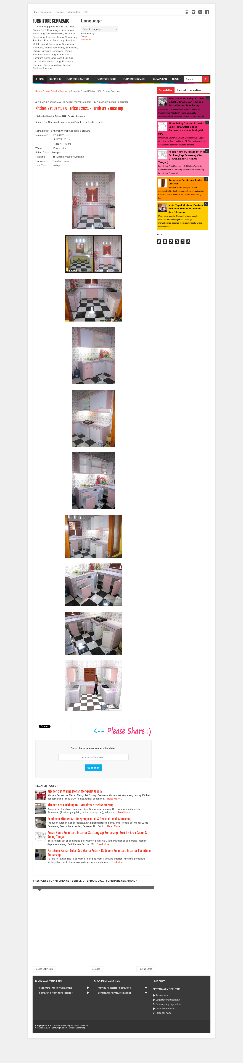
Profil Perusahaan (43, 12)
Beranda (96, 969)
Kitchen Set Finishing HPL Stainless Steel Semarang (80, 805)
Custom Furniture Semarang (72, 1028)
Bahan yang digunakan (168, 1004)
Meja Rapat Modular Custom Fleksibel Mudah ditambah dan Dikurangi (185, 208)
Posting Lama (145, 969)
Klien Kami (122, 102)
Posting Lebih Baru (44, 969)
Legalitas (59, 12)
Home (40, 79)
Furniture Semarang (51, 21)
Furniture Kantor (78, 79)
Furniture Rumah (134, 79)
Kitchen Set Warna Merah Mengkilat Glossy (74, 791)
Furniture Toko (106, 79)
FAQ (85, 12)
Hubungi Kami (73, 12)
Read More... (114, 798)
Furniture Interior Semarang (55, 987)
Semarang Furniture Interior (55, 992)
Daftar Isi (55, 79)
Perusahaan (162, 995)
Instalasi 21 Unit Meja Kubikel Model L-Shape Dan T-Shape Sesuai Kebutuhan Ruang (186, 102)
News (175, 79)
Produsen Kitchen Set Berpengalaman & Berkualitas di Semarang (89, 819)
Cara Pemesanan (165, 1008)
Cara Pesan (159, 79)
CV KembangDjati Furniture (47, 1028)
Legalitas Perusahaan (167, 999)
